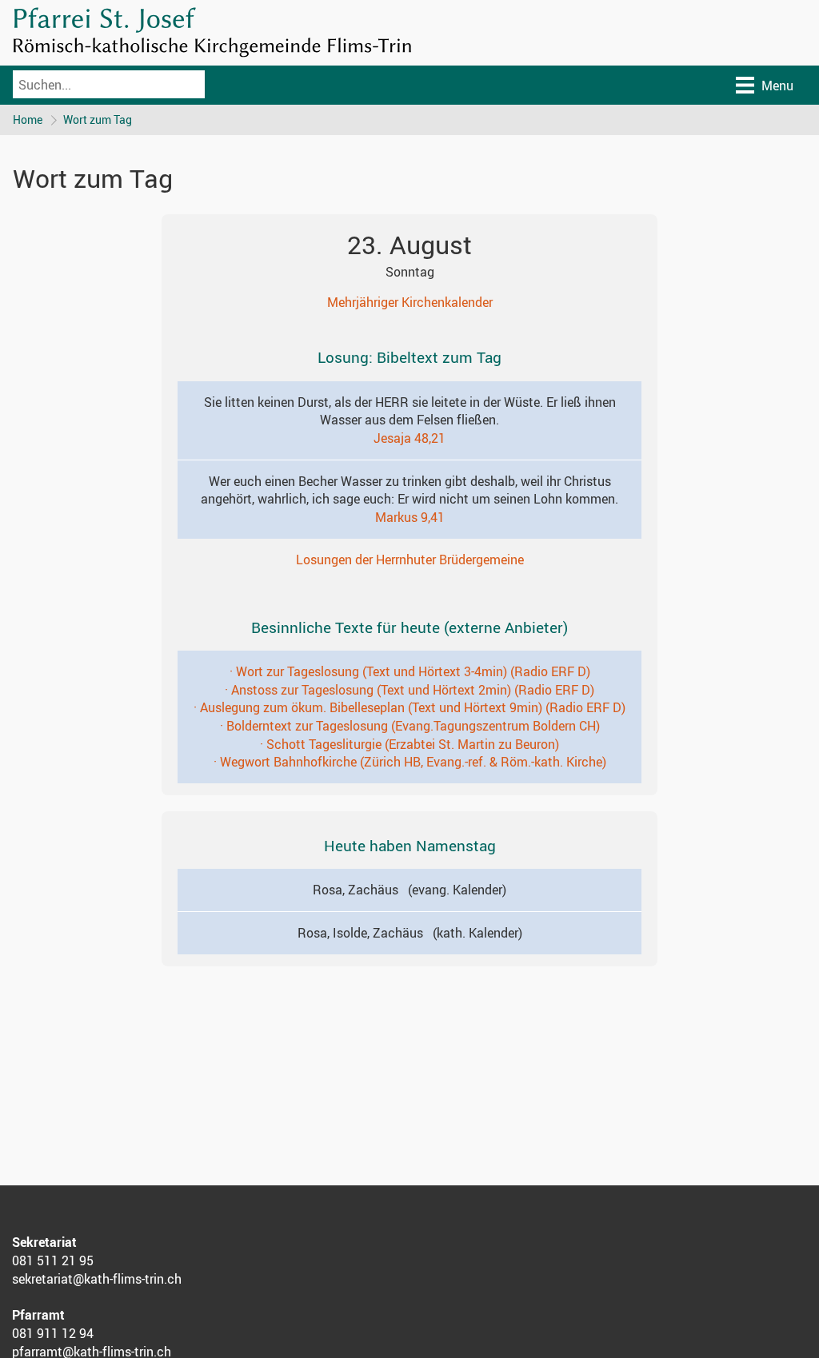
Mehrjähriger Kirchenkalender (410, 302)
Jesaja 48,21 (409, 438)
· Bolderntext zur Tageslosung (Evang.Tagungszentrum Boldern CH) (410, 726)
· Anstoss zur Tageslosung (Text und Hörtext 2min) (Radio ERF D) (409, 690)
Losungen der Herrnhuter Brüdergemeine (410, 559)
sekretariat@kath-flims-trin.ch (97, 1279)
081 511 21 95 (53, 1260)
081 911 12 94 (53, 1333)
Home (27, 119)
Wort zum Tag (97, 119)
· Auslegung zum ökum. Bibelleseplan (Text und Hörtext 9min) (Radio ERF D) (409, 707)
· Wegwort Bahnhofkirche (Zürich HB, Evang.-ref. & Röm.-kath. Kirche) (410, 762)
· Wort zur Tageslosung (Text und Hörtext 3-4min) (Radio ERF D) (410, 671)
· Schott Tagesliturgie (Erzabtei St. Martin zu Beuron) (409, 744)
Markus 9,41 (410, 517)
